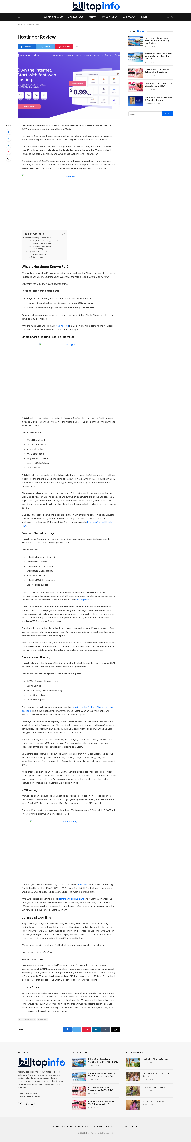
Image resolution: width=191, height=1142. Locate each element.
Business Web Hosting (42, 246)
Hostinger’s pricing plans (71, 898)
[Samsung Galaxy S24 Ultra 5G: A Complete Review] (135, 101)
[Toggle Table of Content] (62, 234)
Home (56, 1126)
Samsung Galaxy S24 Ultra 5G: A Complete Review (158, 98)
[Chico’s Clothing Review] (133, 1105)
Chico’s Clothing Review (153, 1101)
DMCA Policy (113, 1126)
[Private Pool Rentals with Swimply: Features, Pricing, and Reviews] (135, 41)
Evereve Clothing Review (153, 1087)
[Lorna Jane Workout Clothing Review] (133, 1076)
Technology (129, 17)
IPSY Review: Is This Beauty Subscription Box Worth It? (157, 70)
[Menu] (19, 17)
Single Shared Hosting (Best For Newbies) (49, 241)
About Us (67, 1126)
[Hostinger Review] (69, 85)
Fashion (92, 17)
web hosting (62, 325)
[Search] (172, 17)
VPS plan (82, 884)
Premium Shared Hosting (42, 243)
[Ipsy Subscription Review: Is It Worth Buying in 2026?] (135, 87)
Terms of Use (131, 1126)
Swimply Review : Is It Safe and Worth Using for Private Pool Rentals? (159, 56)
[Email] (8, 158)
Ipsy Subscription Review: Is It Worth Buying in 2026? (158, 84)
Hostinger (42, 1019)
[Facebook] (8, 132)
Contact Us (81, 1126)
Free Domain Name (27, 1019)
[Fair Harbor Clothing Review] (133, 1062)
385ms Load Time (39, 254)
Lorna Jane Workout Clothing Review (155, 1074)
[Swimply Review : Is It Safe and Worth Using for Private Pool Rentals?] (135, 57)
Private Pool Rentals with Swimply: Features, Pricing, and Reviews (157, 40)
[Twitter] (8, 138)
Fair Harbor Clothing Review (155, 1059)
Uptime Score (38, 257)
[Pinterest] (8, 152)
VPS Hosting (38, 249)
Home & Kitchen (109, 17)
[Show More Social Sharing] (76, 46)
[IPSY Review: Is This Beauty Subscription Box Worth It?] (135, 73)
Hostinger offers (84, 599)
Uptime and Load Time (38, 251)
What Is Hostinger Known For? (38, 237)
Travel (143, 17)
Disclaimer (97, 1126)
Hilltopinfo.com (90, 1133)
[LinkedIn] (8, 145)
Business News (75, 17)
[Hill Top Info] (95, 6)
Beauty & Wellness (54, 17)
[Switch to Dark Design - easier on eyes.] (168, 17)
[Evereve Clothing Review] (133, 1091)
